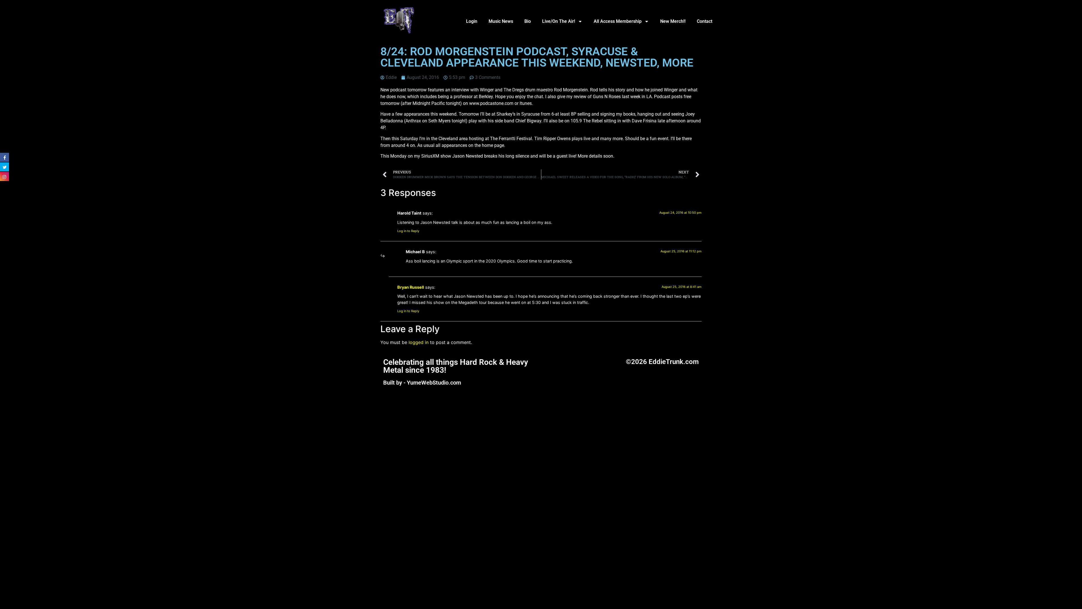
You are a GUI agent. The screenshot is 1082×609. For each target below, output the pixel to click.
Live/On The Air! (558, 21)
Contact (704, 21)
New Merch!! (673, 21)
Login (471, 21)
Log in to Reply (408, 231)
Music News (501, 21)
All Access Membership (618, 21)
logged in (419, 342)
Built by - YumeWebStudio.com (422, 382)
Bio (527, 21)
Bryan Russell (410, 287)
